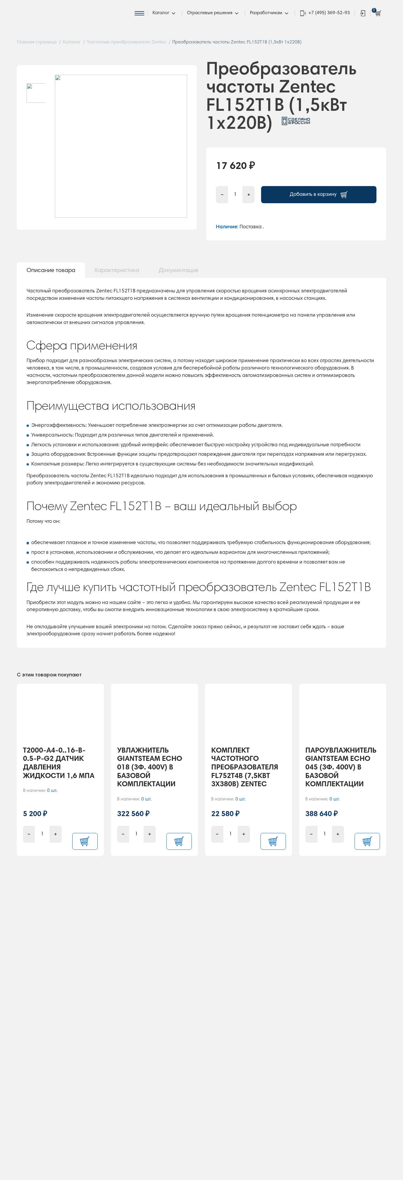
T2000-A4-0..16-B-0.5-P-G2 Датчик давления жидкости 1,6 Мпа (58, 763)
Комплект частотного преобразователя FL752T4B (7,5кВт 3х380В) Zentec (244, 768)
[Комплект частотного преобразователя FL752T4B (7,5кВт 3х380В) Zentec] (248, 717)
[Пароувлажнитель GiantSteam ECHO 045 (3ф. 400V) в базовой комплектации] (342, 717)
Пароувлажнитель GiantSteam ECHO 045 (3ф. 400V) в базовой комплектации (340, 768)
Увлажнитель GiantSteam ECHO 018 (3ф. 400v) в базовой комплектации (149, 768)
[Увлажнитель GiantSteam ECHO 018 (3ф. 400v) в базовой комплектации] (154, 717)
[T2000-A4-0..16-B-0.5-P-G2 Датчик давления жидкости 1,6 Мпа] (60, 717)
